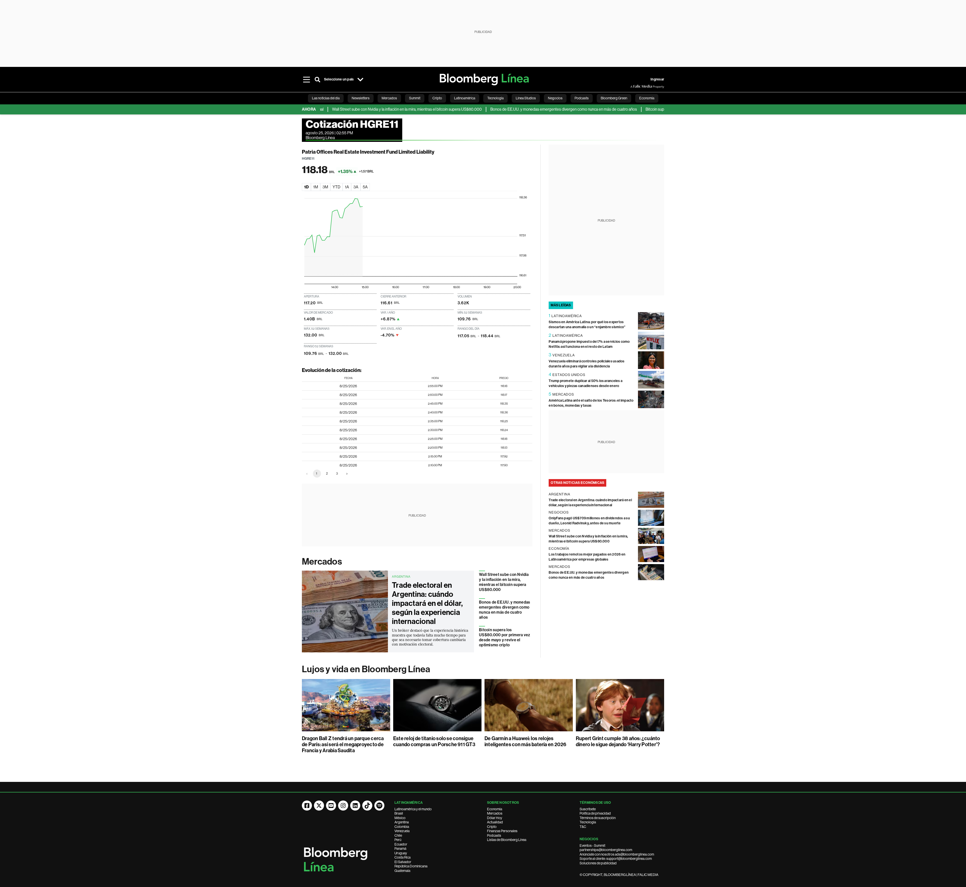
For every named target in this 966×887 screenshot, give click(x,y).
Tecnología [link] (495, 98)
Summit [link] (414, 98)
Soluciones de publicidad (598, 863)
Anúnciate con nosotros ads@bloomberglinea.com (617, 854)
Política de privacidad (595, 813)
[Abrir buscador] (317, 79)
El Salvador (402, 862)
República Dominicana (410, 866)
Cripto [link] (437, 98)
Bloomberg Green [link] (614, 98)
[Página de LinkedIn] (355, 805)
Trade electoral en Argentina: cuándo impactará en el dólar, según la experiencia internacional (427, 603)
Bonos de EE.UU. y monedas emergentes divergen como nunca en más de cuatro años (534, 109)
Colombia (401, 827)
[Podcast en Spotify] (379, 805)
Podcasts (494, 835)
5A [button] (365, 187)
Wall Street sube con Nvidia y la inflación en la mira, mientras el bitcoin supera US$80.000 (378, 109)
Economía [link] (646, 98)
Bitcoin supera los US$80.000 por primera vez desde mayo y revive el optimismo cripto (504, 637)
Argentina (401, 822)
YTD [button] (336, 187)
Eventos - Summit (592, 845)
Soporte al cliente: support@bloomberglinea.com (616, 859)
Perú (397, 840)
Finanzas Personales (502, 831)
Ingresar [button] (657, 79)
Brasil (398, 813)
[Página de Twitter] (319, 805)
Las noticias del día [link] (326, 98)
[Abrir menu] (306, 79)
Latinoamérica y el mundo (413, 809)
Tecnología (588, 822)
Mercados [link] (389, 98)
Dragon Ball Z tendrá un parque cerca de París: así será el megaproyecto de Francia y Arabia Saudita (343, 744)
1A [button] (347, 187)
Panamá (400, 849)
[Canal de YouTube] (331, 805)
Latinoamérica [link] (464, 98)
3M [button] (325, 187)
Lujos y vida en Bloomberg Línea (366, 669)
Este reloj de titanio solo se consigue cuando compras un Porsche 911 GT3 (434, 741)
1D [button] (306, 187)
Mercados (322, 561)
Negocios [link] (555, 98)
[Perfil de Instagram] (343, 805)
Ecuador (400, 844)
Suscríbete (588, 809)
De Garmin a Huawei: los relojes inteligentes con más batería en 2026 (526, 741)
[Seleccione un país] (360, 79)
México (400, 818)
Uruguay (400, 853)
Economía (494, 809)
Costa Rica (402, 857)
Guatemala (402, 871)
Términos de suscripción (598, 818)
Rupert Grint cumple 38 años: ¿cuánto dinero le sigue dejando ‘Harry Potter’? (618, 741)
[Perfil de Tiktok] (367, 805)
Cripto (492, 827)
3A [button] (355, 187)
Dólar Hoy (494, 818)
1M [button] (315, 187)
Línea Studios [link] (526, 98)
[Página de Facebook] (307, 805)
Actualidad (495, 822)
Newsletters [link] (361, 98)
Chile (398, 835)
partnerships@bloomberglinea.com (606, 850)
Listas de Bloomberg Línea (506, 840)
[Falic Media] (634, 86)
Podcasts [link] (582, 98)
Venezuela (402, 831)
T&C (583, 827)
